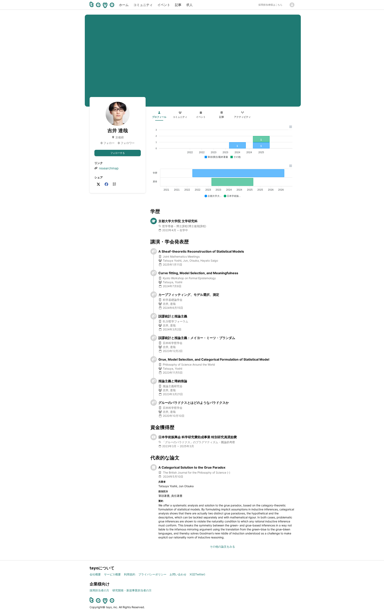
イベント (163, 5)
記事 (178, 5)
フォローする (117, 152)
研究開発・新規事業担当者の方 (132, 590)
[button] (216, 157)
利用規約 (129, 574)
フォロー (108, 143)
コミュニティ (143, 5)
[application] (222, 142)
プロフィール (159, 116)
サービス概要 (112, 574)
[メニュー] (290, 126)
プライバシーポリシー (152, 574)
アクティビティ (242, 116)
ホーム (124, 5)
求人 (189, 5)
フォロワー (126, 143)
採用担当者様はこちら (270, 4)
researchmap (109, 168)
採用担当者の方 (99, 590)
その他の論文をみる (222, 546)
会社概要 (95, 574)
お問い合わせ (178, 574)
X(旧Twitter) (197, 574)
